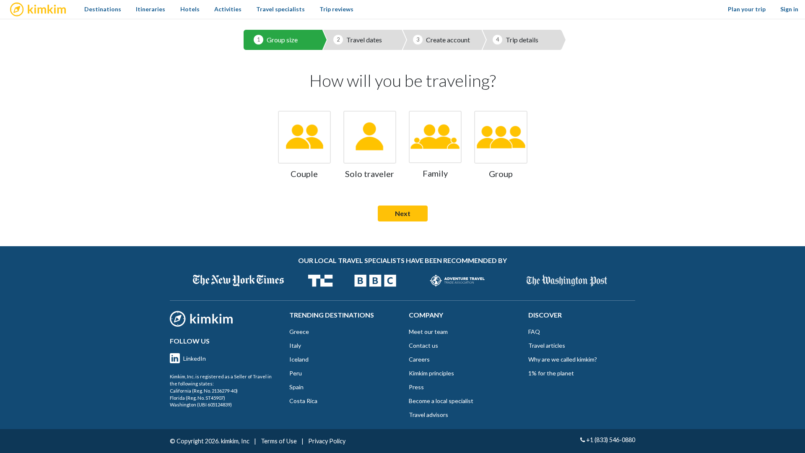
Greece (299, 331)
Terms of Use (279, 441)
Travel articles (546, 345)
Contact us (423, 345)
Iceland (299, 359)
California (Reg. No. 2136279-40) (204, 390)
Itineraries (150, 9)
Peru (295, 373)
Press (416, 387)
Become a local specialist (441, 400)
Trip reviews (336, 9)
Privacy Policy (326, 441)
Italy (295, 345)
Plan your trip (747, 9)
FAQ (534, 331)
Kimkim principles (431, 373)
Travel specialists (280, 9)
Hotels (190, 9)
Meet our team (428, 331)
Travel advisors (428, 414)
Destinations (102, 9)
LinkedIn (194, 358)
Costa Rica (303, 400)
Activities (228, 9)
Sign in (789, 9)
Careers (419, 359)
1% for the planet (551, 373)
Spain (296, 387)
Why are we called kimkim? (562, 359)
